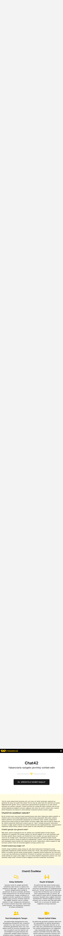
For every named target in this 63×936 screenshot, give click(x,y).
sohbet (37, 806)
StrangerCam (12, 751)
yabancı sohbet (22, 826)
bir (35, 801)
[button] (61, 751)
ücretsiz (8, 816)
